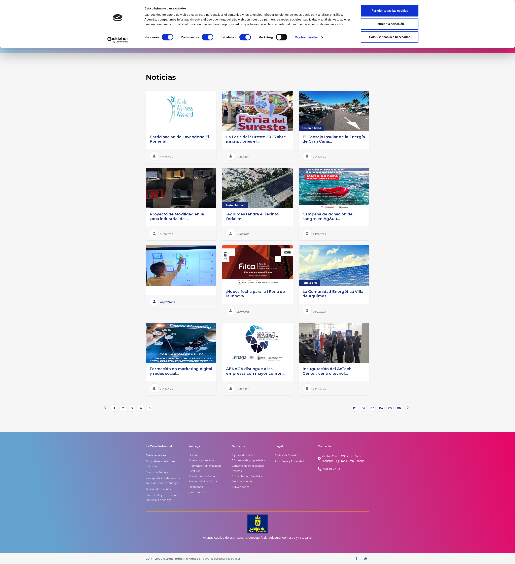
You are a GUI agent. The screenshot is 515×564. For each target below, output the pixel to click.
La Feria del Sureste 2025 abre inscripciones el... (256, 139)
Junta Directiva (197, 492)
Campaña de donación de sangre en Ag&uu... (327, 216)
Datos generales (156, 455)
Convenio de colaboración (248, 465)
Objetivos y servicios (201, 460)
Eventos (237, 471)
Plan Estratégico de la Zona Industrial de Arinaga (162, 497)
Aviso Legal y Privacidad (289, 461)
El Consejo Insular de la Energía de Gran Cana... (334, 139)
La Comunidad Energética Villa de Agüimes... (333, 293)
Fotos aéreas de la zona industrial (160, 463)
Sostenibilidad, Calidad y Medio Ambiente (247, 478)
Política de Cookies (286, 455)
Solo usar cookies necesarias (389, 37)
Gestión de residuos (158, 489)
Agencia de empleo (243, 455)
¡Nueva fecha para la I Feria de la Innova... (255, 293)
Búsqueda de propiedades (248, 460)
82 (364, 408)
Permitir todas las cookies (390, 10)
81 (354, 408)
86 (399, 408)
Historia (193, 455)
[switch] (207, 37)
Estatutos (194, 471)
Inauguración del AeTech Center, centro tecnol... (327, 371)
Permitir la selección (389, 24)
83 (372, 408)
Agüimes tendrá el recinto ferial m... (252, 216)
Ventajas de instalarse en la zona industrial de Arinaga (163, 480)
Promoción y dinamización (205, 465)
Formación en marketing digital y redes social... (181, 371)
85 (390, 408)
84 (381, 408)
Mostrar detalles (306, 37)
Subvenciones (240, 487)
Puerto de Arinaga (157, 472)
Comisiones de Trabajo (203, 476)
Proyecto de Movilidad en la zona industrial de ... (177, 216)
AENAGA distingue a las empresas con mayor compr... (255, 371)
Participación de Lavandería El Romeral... (179, 139)
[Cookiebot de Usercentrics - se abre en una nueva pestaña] (117, 40)
